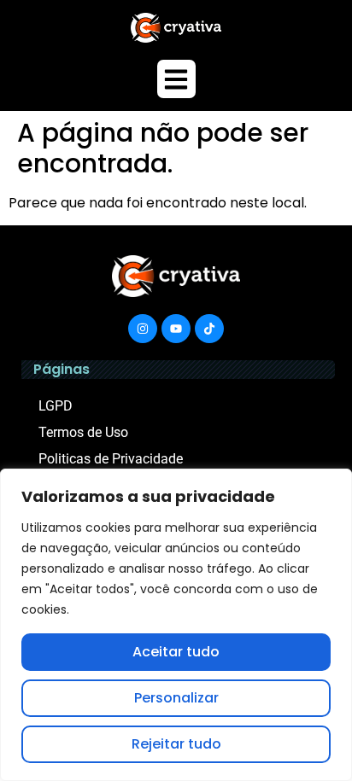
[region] (176, 625)
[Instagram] (142, 328)
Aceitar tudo (176, 652)
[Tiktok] (209, 328)
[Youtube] (176, 328)
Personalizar (176, 698)
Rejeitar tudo (176, 744)
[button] (176, 79)
